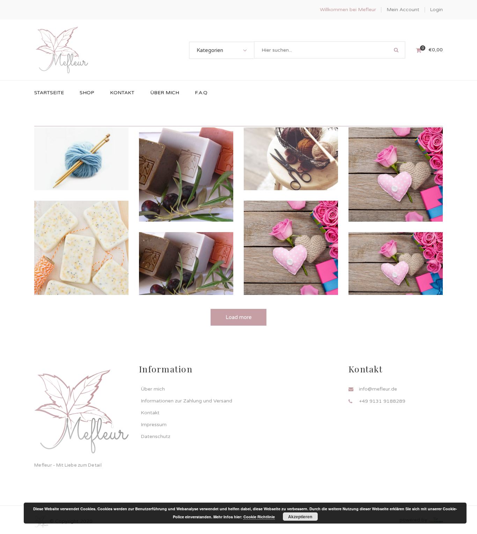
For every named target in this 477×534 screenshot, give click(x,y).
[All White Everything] (395, 253)
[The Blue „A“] (186, 253)
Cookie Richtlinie (259, 516)
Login (436, 10)
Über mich (153, 389)
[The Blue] (290, 237)
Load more (239, 317)
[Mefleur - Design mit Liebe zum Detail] (62, 50)
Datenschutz (155, 436)
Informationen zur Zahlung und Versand (186, 401)
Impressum (154, 425)
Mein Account (403, 10)
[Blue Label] (186, 162)
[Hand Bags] (81, 237)
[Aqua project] (81, 146)
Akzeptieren (300, 516)
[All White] (290, 148)
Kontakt (150, 413)
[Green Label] (395, 164)
